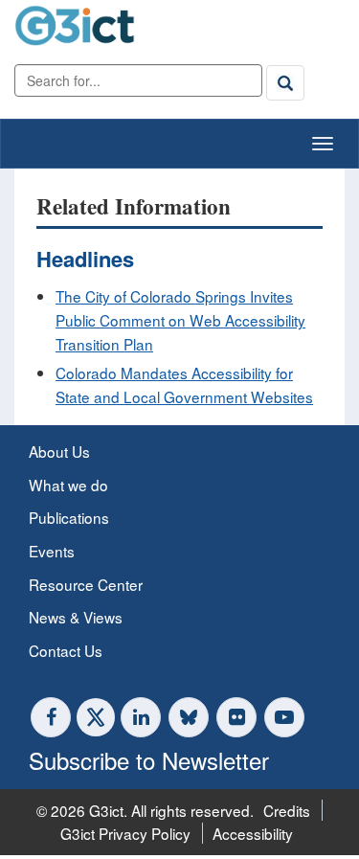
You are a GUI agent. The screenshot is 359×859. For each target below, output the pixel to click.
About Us (59, 451)
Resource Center (86, 584)
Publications (69, 517)
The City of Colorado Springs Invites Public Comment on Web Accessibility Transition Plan (180, 319)
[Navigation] (323, 143)
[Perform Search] (285, 82)
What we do (68, 484)
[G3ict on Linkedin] (141, 717)
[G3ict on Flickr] (236, 717)
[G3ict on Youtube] (284, 717)
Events (52, 550)
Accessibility (253, 833)
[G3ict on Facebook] (51, 717)
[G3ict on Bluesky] (190, 717)
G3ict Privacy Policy (125, 833)
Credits (286, 810)
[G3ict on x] (96, 717)
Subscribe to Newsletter (149, 760)
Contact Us (65, 650)
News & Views (76, 616)
